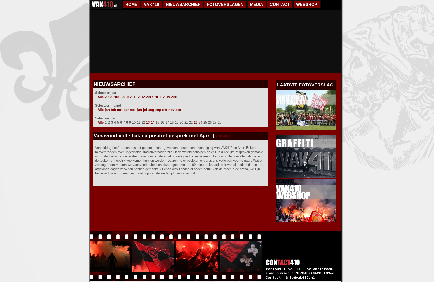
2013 (149, 97)
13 (148, 122)
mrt (119, 110)
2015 (166, 97)
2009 (116, 97)
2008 (108, 97)
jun (139, 110)
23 (195, 122)
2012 (141, 97)
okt (164, 110)
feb (113, 110)
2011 (133, 97)
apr (126, 110)
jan (107, 110)
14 (152, 122)
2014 (157, 97)
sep (158, 110)
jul (145, 110)
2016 (174, 97)
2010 (125, 97)
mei (133, 110)
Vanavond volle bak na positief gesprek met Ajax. (152, 135)
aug (151, 110)
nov (171, 110)
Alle (101, 97)
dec (178, 110)
